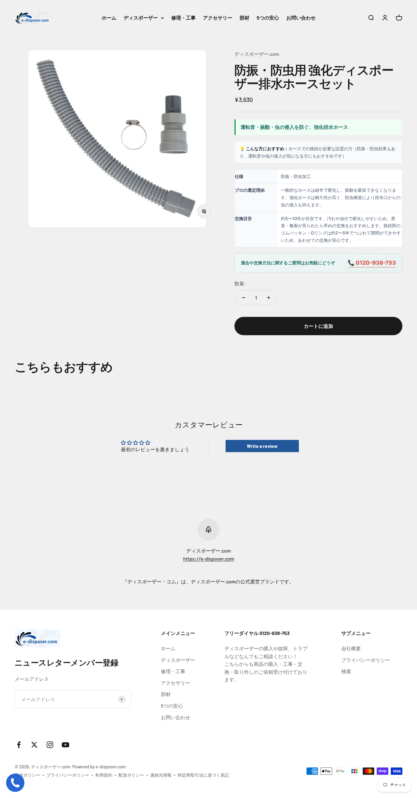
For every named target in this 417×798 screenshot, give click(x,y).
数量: (240, 283)
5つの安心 (268, 17)
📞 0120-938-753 (372, 262)
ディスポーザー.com (256, 54)
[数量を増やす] (268, 297)
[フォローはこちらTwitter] (34, 745)
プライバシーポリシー (365, 660)
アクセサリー (217, 17)
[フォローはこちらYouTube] (65, 745)
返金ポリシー (27, 775)
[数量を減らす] (243, 297)
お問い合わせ (301, 17)
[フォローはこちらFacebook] (19, 745)
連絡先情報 (161, 775)
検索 (346, 671)
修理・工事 (183, 17)
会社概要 (351, 648)
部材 (244, 17)
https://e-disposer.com (208, 558)
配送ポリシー (131, 775)
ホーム (109, 17)
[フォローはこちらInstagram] (50, 745)
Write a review (262, 446)
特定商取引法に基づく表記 (203, 775)
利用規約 (103, 775)
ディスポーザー (141, 17)
